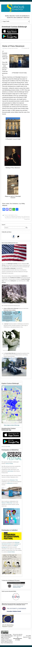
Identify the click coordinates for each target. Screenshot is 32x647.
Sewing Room (27, 219)
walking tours (10, 483)
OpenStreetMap (12, 420)
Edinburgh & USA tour (12, 263)
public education (18, 217)
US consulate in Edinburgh (9, 268)
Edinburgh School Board (16, 216)
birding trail (13, 280)
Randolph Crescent (26, 217)
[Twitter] (18, 236)
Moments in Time (14, 480)
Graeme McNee (11, 552)
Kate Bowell (10, 215)
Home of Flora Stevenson (13, 46)
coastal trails (24, 276)
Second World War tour (10, 353)
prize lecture (10, 471)
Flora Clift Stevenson (25, 216)
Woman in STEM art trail (7, 502)
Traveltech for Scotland (15, 277)
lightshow (17, 544)
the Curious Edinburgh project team (7, 636)
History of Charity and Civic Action (11, 48)
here (9, 446)
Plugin (20, 422)
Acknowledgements (17, 638)
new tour (6, 323)
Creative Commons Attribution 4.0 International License (6, 640)
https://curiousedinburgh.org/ (6, 642)
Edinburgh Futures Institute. (10, 310)
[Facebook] (14, 236)
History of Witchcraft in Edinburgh (11, 308)
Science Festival (9, 463)
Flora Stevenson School (9, 217)
